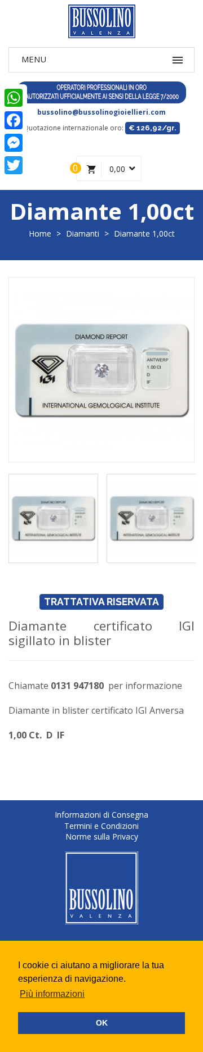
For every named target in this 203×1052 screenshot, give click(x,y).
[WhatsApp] (13, 98)
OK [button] (102, 1022)
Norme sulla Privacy (101, 836)
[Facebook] (13, 120)
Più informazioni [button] (52, 994)
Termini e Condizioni (101, 825)
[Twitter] (13, 165)
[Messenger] (13, 143)
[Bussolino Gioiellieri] (101, 21)
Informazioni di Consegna (101, 814)
